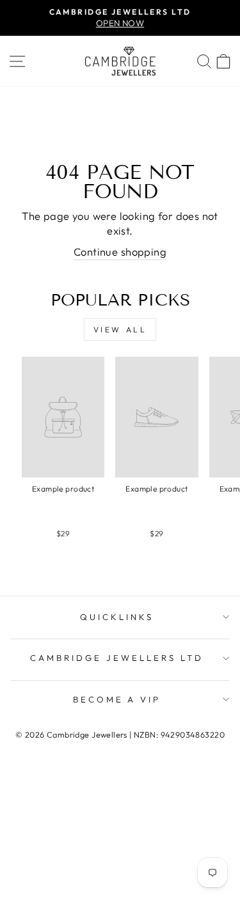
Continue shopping (120, 251)
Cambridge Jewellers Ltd (116, 658)
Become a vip (117, 699)
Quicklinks (117, 617)
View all (120, 329)
